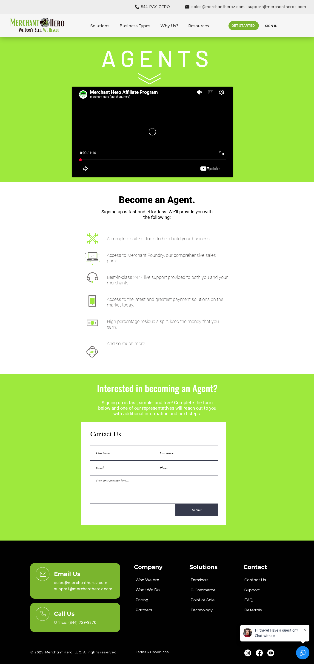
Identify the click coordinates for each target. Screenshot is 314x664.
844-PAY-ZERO (155, 7)
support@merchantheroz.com (277, 7)
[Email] (42, 574)
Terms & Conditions (152, 652)
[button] (100, 25)
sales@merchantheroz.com (218, 7)
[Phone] (42, 614)
